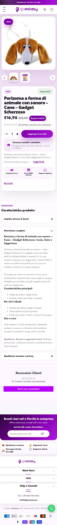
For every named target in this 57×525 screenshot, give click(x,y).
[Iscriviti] (42, 433)
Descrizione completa (14, 230)
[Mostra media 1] (14, 77)
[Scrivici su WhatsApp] (51, 508)
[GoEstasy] (26, 9)
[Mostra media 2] (25, 77)
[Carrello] (52, 9)
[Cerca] (45, 9)
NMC (8, 91)
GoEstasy (15, 508)
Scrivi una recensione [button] (28, 388)
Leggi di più (38, 161)
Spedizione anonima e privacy (18, 356)
